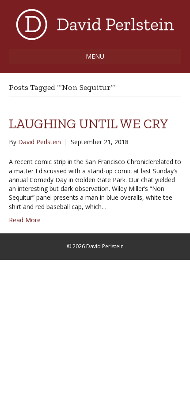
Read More (25, 220)
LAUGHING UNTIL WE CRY (88, 124)
